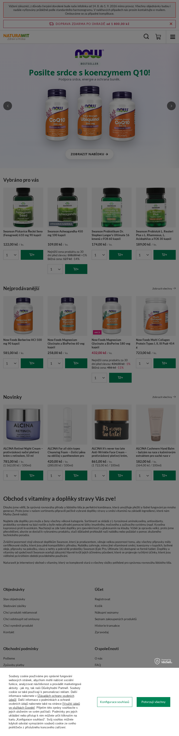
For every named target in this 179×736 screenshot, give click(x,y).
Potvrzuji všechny (153, 702)
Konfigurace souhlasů (114, 702)
